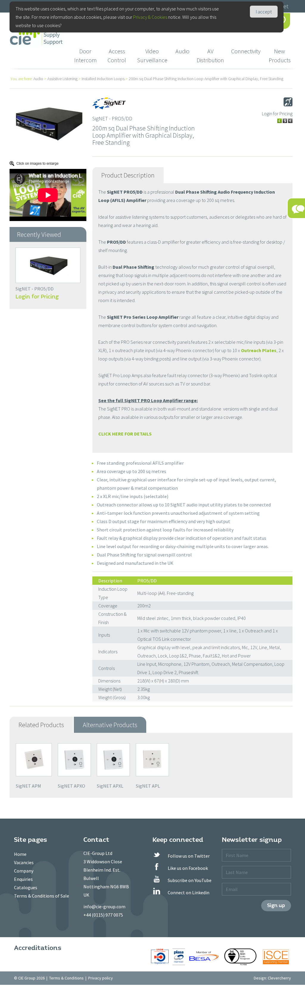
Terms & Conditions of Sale (41, 896)
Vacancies (24, 862)
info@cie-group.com (104, 906)
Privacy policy (100, 978)
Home (20, 854)
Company (23, 871)
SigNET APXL (110, 786)
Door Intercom (85, 55)
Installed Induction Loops (103, 78)
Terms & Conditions (66, 978)
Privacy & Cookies (150, 17)
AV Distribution (210, 55)
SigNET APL (148, 786)
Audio (182, 51)
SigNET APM (28, 786)
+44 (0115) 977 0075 (103, 915)
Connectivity (246, 51)
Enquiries (23, 879)
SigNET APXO (71, 786)
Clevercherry (279, 978)
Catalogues (25, 887)
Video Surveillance (152, 55)
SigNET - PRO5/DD (34, 289)
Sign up (276, 905)
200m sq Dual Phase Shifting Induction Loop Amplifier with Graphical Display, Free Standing (206, 78)
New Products (280, 55)
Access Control (117, 55)
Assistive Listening (62, 78)
